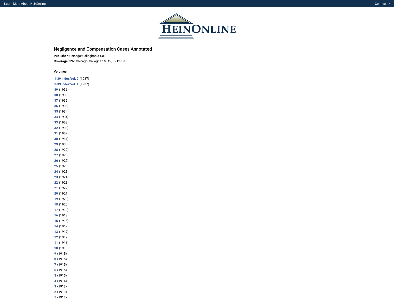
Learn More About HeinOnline (25, 3)
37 (56, 100)
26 (56, 160)
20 (56, 193)
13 (56, 231)
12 (56, 237)
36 (56, 106)
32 (56, 128)
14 (56, 226)
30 (56, 139)
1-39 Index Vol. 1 (66, 84)
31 (56, 133)
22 (56, 182)
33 (56, 122)
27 (56, 155)
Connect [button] (381, 3)
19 (56, 199)
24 (56, 171)
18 (56, 204)
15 (56, 221)
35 (56, 111)
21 (56, 188)
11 (56, 242)
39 (56, 89)
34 (56, 117)
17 (56, 210)
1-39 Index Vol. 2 (66, 78)
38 (56, 95)
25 (56, 166)
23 (56, 177)
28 (56, 149)
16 (56, 215)
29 (56, 144)
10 (56, 248)
